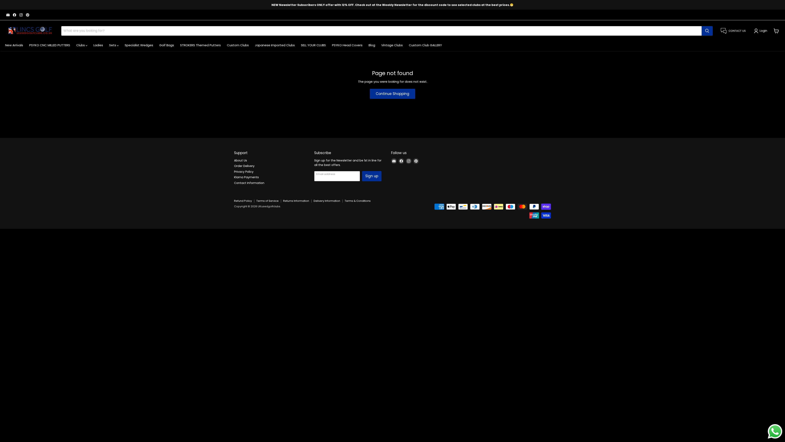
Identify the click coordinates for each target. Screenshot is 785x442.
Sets (113, 45)
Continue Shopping (392, 93)
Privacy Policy (243, 172)
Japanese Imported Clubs (275, 45)
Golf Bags (166, 45)
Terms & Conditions (358, 201)
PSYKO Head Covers (347, 45)
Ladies (98, 45)
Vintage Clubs (392, 45)
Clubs (81, 45)
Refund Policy (243, 201)
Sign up (371, 176)
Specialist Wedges (139, 45)
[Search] (707, 31)
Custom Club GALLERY (425, 45)
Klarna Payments (246, 177)
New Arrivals (14, 45)
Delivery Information (327, 201)
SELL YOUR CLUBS (313, 45)
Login (763, 31)
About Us (240, 160)
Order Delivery (244, 166)
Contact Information (249, 183)
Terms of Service (267, 201)
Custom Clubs (238, 45)
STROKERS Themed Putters (200, 45)
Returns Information (296, 201)
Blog (372, 45)
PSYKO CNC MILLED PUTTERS (49, 45)
